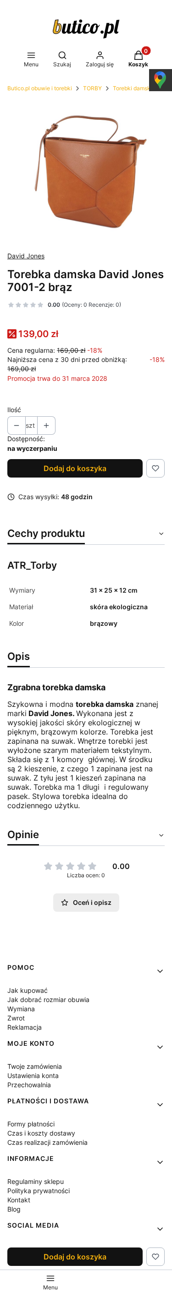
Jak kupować (27, 990)
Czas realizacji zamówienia (47, 1142)
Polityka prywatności (38, 1191)
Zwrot (16, 1018)
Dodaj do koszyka (75, 468)
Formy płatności (31, 1124)
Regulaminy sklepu (35, 1181)
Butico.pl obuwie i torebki (39, 88)
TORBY (92, 88)
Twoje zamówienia (34, 1066)
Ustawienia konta (33, 1075)
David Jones (25, 256)
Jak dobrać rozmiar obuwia (48, 999)
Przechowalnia (29, 1085)
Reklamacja (24, 1027)
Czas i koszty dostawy (41, 1133)
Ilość (14, 410)
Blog (14, 1209)
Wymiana (21, 1009)
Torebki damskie (134, 88)
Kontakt (18, 1200)
